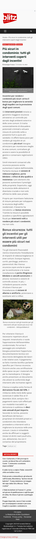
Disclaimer (28, 517)
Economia (19, 44)
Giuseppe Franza (9, 64)
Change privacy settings (9, 537)
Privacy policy (17, 517)
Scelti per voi (12, 446)
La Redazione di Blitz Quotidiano (17, 514)
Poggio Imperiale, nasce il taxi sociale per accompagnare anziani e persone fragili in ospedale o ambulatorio (16, 503)
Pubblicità (7, 517)
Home (4, 37)
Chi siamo (17, 512)
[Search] (31, 31)
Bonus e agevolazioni (9, 44)
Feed (17, 519)
